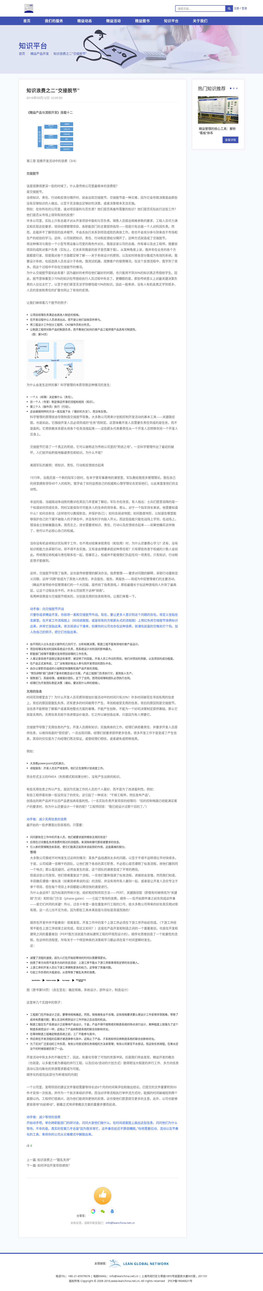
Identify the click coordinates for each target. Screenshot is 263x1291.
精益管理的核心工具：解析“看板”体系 (217, 130)
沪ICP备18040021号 (180, 1281)
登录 (244, 8)
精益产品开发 (39, 54)
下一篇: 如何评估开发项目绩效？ (49, 1165)
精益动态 (84, 20)
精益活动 (113, 20)
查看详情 (230, 140)
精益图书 (142, 20)
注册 (236, 8)
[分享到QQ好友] (112, 1211)
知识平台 (171, 20)
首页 (27, 20)
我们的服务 (54, 20)
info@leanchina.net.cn (120, 1223)
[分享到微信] (93, 1211)
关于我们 (200, 20)
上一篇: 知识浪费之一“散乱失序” (48, 1160)
